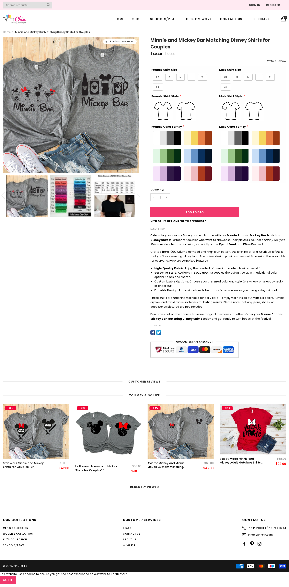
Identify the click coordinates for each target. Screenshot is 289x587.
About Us (129, 539)
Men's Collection (15, 528)
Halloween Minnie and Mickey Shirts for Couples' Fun (24, 468)
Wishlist (129, 545)
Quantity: (157, 189)
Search (128, 528)
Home (119, 19)
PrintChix (20, 566)
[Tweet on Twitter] (158, 332)
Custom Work (199, 19)
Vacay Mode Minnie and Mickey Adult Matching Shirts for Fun (167, 461)
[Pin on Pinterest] (164, 332)
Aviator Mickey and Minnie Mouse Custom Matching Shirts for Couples (93, 465)
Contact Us (231, 19)
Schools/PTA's (164, 19)
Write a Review (276, 61)
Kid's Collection (15, 539)
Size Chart (260, 19)
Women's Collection (18, 533)
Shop (137, 19)
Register (273, 5)
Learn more (119, 574)
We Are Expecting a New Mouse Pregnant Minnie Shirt (240, 465)
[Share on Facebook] (152, 332)
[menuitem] (119, 19)
